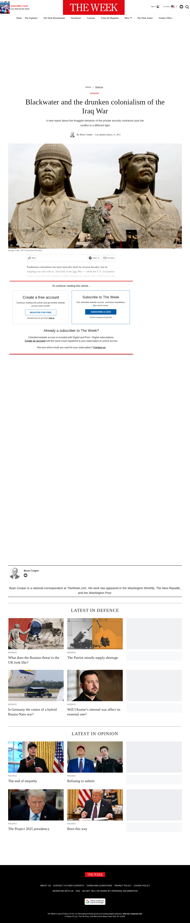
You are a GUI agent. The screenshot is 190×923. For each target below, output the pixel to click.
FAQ (78, 891)
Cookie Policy (142, 885)
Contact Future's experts (68, 885)
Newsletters (76, 18)
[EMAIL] (26, 575)
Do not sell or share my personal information (110, 891)
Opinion (94, 93)
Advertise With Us (62, 891)
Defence (99, 87)
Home (88, 87)
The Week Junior (145, 18)
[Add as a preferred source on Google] (95, 901)
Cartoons (91, 18)
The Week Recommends (54, 18)
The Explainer (31, 18)
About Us (45, 885)
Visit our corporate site (132, 914)
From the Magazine (110, 18)
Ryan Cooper (86, 134)
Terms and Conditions (99, 885)
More (127, 18)
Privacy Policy (122, 885)
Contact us (99, 347)
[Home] (19, 18)
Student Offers (165, 18)
